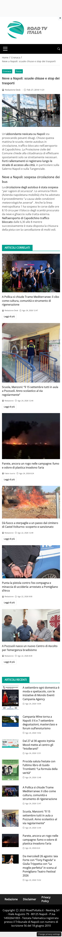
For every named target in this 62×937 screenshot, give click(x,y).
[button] (58, 49)
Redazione (11, 899)
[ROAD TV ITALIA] (27, 30)
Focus (19, 71)
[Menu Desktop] (5, 49)
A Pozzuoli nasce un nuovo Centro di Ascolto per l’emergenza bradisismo (30, 648)
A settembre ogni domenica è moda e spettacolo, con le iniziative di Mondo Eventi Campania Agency (41, 693)
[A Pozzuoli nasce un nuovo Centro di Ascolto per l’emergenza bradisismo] (31, 625)
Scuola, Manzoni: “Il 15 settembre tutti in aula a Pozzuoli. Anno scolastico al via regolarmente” (30, 391)
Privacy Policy (45, 899)
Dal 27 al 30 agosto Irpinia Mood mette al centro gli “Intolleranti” (39, 744)
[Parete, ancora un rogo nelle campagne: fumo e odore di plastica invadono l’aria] (31, 436)
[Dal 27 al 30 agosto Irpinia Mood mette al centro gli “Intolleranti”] (10, 743)
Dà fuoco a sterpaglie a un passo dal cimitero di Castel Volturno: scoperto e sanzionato (30, 525)
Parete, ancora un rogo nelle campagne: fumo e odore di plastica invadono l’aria (30, 465)
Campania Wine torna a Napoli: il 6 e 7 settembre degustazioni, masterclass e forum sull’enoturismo (40, 722)
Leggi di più (9, 316)
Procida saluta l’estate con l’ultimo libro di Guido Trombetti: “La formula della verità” (40, 767)
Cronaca (7, 71)
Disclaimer (29, 899)
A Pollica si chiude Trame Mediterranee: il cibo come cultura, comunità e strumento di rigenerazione (30, 300)
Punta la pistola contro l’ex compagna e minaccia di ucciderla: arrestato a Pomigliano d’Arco (30, 586)
